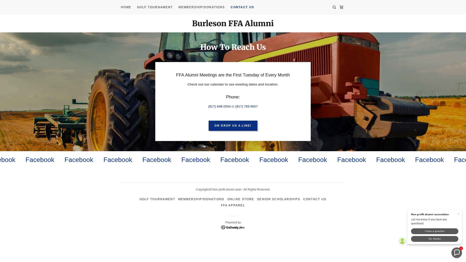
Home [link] (126, 7)
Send (47, 162)
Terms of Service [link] (84, 148)
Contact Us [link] (242, 7)
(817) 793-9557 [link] (246, 106)
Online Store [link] (240, 199)
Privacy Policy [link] (61, 148)
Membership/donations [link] (202, 7)
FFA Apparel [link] (233, 205)
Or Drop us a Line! (232, 125)
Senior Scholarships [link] (278, 199)
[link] (341, 7)
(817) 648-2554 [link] (219, 106)
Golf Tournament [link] (155, 7)
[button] (456, 252)
